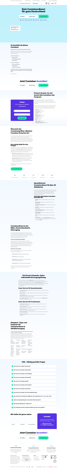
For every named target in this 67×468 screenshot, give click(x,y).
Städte (18, 250)
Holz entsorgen (30, 345)
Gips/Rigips (37, 116)
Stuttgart (25, 263)
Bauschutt (37, 109)
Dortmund (23, 259)
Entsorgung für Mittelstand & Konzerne (25, 3)
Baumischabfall (37, 111)
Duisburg (29, 259)
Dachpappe (45, 218)
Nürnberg (29, 263)
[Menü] (49, 2)
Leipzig (20, 256)
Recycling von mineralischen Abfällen (30, 343)
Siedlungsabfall (37, 115)
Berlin (17, 256)
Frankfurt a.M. (22, 263)
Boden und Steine (38, 121)
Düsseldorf (20, 259)
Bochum (13, 260)
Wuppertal (16, 260)
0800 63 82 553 (46, 423)
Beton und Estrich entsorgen (12, 354)
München (18, 263)
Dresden (22, 256)
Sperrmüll (36, 112)
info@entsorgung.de (47, 425)
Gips (40, 218)
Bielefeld (19, 260)
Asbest (36, 118)
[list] (35, 0)
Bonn (22, 260)
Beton (36, 119)
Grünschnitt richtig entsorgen (12, 346)
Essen (27, 259)
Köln (18, 259)
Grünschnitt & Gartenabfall (39, 204)
